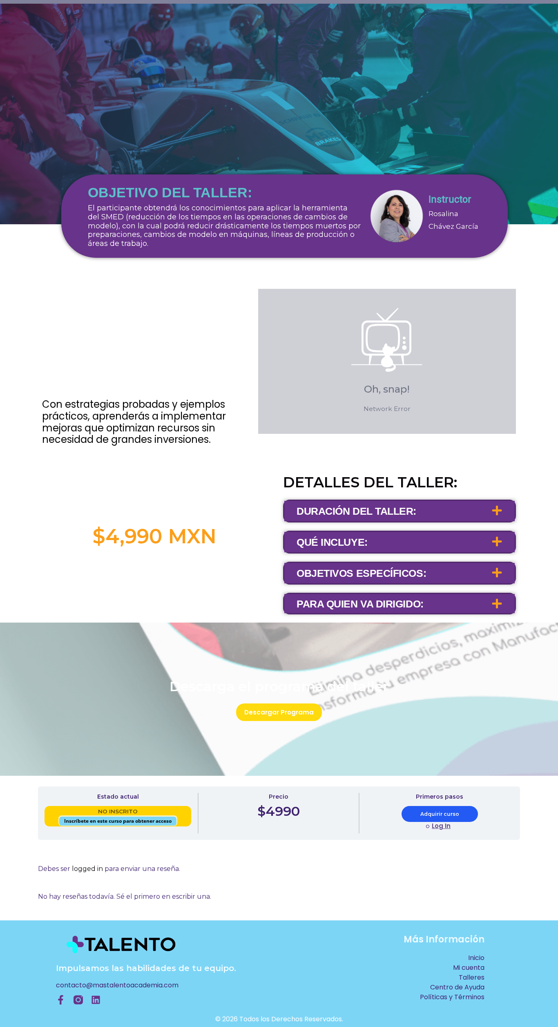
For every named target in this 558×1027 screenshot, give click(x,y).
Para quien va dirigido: (360, 604)
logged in (87, 869)
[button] (399, 511)
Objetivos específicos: (361, 573)
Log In (441, 826)
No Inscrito (118, 811)
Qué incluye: (332, 542)
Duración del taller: (356, 511)
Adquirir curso (439, 814)
